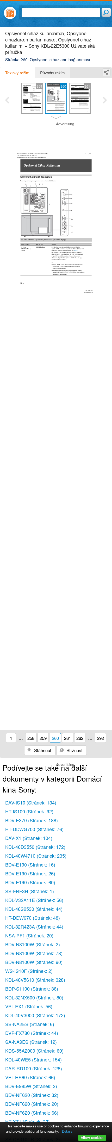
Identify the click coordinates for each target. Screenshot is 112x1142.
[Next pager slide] (104, 101)
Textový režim (17, 72)
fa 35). (76, 250)
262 (79, 738)
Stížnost (74, 750)
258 (30, 738)
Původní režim (52, 72)
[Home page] (10, 13)
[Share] (106, 72)
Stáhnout (42, 750)
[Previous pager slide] (7, 101)
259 (43, 738)
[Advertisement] (56, 134)
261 (67, 738)
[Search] (106, 12)
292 (100, 738)
